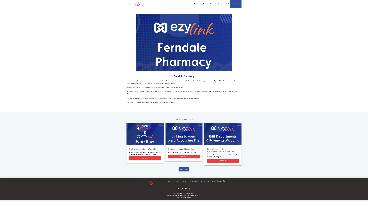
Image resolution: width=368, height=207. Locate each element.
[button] (198, 4)
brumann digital (186, 197)
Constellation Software (183, 195)
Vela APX (198, 195)
